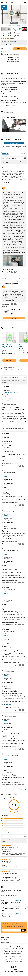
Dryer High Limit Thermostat (15, 310)
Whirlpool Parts (20, 953)
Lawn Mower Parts (9, 961)
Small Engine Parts (18, 961)
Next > (25, 373)
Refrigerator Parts (14, 956)
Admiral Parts (10, 945)
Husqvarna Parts (19, 948)
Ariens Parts (17, 945)
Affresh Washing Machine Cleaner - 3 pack (8, 346)
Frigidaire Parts (7, 948)
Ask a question (14, 143)
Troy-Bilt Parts (13, 953)
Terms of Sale (18, 973)
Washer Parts (6, 956)
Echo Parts (19, 946)
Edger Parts (16, 963)
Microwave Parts (9, 959)
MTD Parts (14, 951)
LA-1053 (6, 392)
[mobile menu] (6, 2)
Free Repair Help (5, 937)
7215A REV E (18, 900)
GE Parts (13, 948)
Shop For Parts (5, 940)
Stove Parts (7, 958)
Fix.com (3, 935)
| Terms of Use (9, 973)
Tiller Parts (22, 963)
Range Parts (19, 958)
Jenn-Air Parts (7, 950)
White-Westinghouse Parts (9, 954)
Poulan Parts (6, 953)
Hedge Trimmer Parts (8, 963)
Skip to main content (14, 15)
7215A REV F (18, 907)
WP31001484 (16, 392)
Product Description (6, 68)
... (5, 423)
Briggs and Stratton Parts (11, 946)
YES (12, 272)
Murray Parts (19, 951)
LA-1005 (10, 392)
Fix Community (5, 942)
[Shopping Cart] (25, 2)
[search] (20, 3)
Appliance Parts (18, 959)
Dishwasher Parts (19, 954)
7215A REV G (18, 913)
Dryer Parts (21, 956)
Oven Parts (13, 958)
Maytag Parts (7, 951)
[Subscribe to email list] (23, 930)
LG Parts (21, 950)
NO (15, 272)
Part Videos (15, 68)
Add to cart (20, 48)
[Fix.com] (3, 2)
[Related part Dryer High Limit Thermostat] (6, 312)
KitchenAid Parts (14, 950)
